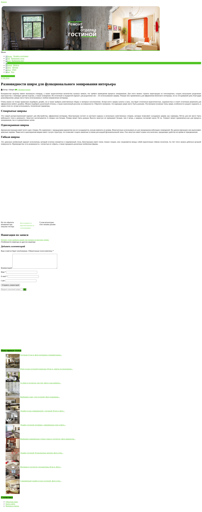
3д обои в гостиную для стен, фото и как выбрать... (40, 383)
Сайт (3, 281)
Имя (3, 272)
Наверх (4, 2)
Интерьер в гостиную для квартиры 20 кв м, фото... (40, 467)
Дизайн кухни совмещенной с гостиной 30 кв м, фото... (42, 411)
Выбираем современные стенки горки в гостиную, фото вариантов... (47, 439)
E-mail (4, 276)
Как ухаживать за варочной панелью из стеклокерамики (27, 225)
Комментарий (6, 268)
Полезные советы (8, 76)
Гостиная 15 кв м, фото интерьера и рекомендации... (41, 355)
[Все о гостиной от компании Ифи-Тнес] (101, 28)
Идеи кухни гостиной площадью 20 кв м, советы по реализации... (46, 369)
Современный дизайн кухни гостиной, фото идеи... (40, 481)
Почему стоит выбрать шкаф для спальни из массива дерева (25, 240)
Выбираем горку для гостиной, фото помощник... (40, 397)
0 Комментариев (24, 90)
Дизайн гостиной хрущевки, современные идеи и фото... (43, 425)
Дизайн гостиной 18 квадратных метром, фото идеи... (41, 453)
